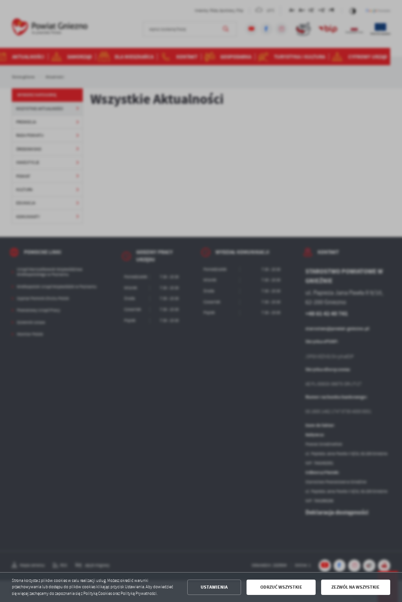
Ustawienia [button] (214, 587)
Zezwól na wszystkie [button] (355, 587)
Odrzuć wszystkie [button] (281, 587)
